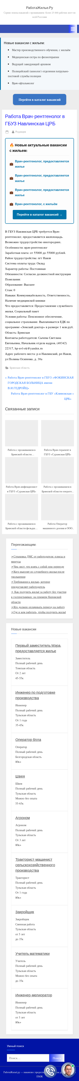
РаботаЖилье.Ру (39, 8)
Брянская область (20, 367)
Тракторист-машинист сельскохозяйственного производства (35, 865)
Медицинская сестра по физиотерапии (35, 57)
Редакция (20, 131)
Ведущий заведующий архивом (31, 64)
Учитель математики (32, 954)
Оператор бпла (28, 740)
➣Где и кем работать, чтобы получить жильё (38, 612)
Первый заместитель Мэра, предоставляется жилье (38, 648)
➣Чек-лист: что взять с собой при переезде (37, 566)
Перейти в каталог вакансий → (39, 214)
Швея (20, 776)
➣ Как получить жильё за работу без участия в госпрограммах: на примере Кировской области (38, 597)
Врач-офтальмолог (23, 83)
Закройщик (24, 912)
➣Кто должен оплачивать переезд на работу (38, 607)
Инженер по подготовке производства (35, 695)
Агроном (22, 818)
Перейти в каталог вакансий (40, 99)
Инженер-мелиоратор (33, 995)
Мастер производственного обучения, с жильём (41, 50)
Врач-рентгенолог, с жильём (36, 204)
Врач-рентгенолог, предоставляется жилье (42, 164)
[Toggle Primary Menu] (73, 29)
